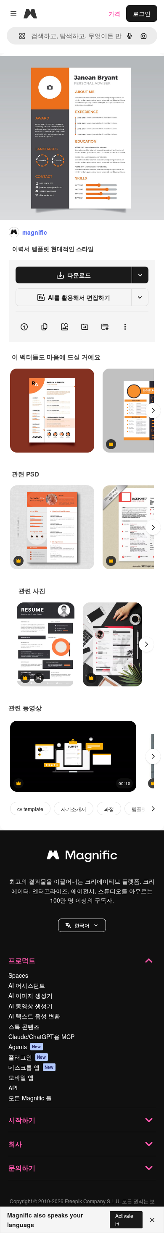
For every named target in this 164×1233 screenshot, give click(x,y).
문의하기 (21, 1168)
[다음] (153, 411)
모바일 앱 (21, 1077)
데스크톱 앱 (31, 1067)
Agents (24, 1046)
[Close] (152, 1220)
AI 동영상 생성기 (30, 1006)
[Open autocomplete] (18, 36)
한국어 (82, 925)
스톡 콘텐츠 (24, 1026)
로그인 (142, 13)
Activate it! (124, 1219)
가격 (114, 13)
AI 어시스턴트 (26, 985)
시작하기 (21, 1120)
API (13, 1088)
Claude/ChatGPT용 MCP (41, 1036)
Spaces (18, 975)
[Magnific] (82, 857)
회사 (15, 1144)
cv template (30, 808)
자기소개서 (73, 808)
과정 (109, 808)
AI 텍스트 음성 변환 (34, 1016)
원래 (48, 72)
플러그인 (27, 1057)
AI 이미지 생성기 (30, 995)
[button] (82, 925)
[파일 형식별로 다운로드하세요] (140, 275)
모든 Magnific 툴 (30, 1098)
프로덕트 (21, 960)
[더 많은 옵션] (124, 326)
